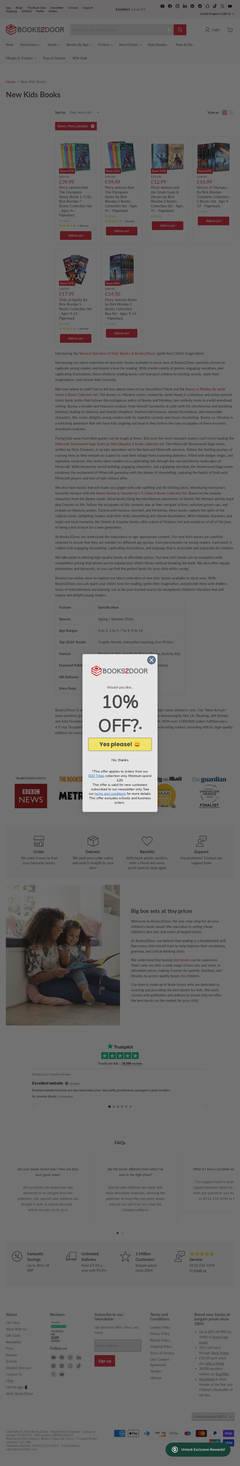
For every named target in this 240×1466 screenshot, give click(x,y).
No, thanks (120, 760)
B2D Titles (96, 776)
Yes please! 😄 (120, 744)
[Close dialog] (151, 660)
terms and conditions (110, 793)
